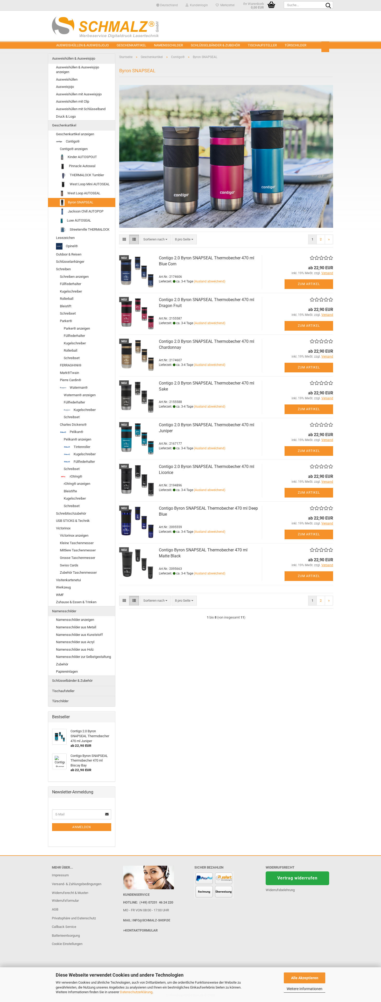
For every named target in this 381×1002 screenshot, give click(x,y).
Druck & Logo (66, 116)
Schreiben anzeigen (74, 277)
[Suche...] (328, 5)
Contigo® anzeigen (74, 149)
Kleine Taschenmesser (77, 543)
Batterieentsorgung (66, 935)
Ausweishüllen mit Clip (72, 101)
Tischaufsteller (262, 45)
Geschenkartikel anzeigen (75, 134)
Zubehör (62, 664)
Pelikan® (76, 432)
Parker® (66, 321)
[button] (167, 5)
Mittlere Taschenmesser (78, 550)
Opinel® (71, 246)
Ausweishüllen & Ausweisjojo (82, 45)
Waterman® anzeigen (80, 395)
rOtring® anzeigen (77, 484)
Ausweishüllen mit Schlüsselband (80, 109)
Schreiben (63, 269)
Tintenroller (81, 447)
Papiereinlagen (67, 671)
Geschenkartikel (131, 45)
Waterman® (78, 387)
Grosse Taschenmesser (77, 558)
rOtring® (75, 476)
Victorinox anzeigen (74, 535)
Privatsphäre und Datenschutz (74, 918)
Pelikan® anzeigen (77, 439)
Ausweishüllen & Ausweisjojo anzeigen (77, 69)
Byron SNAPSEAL (80, 202)
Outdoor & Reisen (68, 254)
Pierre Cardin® (70, 380)
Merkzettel (227, 5)
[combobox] (155, 239)
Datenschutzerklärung (136, 992)
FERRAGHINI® (70, 365)
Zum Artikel (309, 284)
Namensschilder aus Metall (76, 627)
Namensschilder (168, 45)
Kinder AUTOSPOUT (82, 157)
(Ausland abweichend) (209, 281)
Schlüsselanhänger (70, 262)
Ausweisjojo (65, 87)
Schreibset (68, 313)
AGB (55, 909)
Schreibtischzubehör (71, 513)
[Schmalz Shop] (190, 25)
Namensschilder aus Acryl (75, 642)
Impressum (60, 875)
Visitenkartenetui (68, 580)
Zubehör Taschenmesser (78, 572)
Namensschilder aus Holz (75, 649)
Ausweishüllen (66, 79)
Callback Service (64, 927)
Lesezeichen (65, 238)
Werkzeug (63, 587)
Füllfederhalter (70, 284)
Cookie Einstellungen (67, 944)
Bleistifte (70, 491)
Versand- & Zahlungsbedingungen (76, 884)
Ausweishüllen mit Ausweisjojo (79, 94)
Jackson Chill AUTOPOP (85, 211)
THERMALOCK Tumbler (86, 175)
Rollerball (66, 299)
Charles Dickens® (73, 425)
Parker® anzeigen (77, 328)
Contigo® (72, 141)
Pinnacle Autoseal (81, 166)
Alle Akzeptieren (304, 978)
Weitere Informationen (304, 989)
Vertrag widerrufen (297, 878)
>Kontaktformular (140, 930)
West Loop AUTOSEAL (83, 193)
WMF (60, 595)
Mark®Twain (69, 373)
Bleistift (65, 306)
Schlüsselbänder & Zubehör (215, 45)
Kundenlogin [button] (198, 5)
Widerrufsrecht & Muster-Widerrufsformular (70, 896)
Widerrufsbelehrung (280, 890)
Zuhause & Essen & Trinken (76, 602)
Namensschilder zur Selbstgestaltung (83, 657)
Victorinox (63, 528)
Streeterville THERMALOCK (89, 229)
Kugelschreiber (71, 291)
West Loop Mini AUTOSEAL (89, 184)
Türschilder (295, 45)
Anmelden (81, 827)
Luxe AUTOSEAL (78, 220)
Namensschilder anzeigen (75, 620)
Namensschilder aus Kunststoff (79, 635)
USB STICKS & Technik (73, 521)
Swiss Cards (69, 565)
